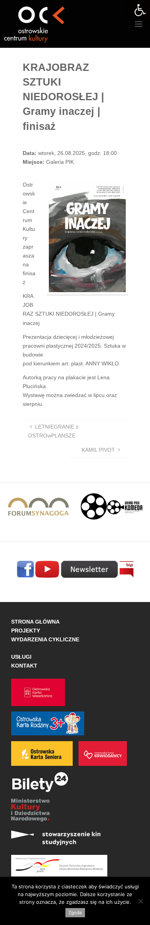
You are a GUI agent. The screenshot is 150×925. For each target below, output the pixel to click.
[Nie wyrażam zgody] (140, 901)
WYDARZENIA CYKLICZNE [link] (45, 639)
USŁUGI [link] (21, 657)
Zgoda (75, 912)
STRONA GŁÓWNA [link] (35, 622)
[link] (140, 10)
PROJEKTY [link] (25, 630)
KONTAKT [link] (24, 666)
